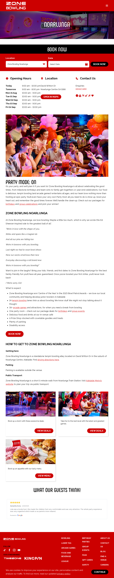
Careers (104, 565)
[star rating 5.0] (57, 502)
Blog (103, 551)
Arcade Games (68, 548)
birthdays (10, 204)
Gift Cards (87, 560)
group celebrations (28, 204)
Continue (100, 572)
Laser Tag (66, 543)
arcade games (19, 307)
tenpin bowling (19, 300)
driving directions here (48, 360)
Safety (85, 565)
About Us (105, 538)
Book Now (99, 64)
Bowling (65, 538)
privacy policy (63, 574)
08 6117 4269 (81, 89)
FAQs (84, 555)
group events (78, 311)
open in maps (50, 97)
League (65, 561)
